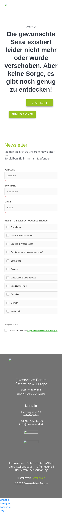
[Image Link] (12, 8)
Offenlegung (44, 466)
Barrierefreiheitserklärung (31, 470)
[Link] (43, 10)
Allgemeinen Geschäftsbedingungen (44, 330)
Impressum (16, 463)
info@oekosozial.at (31, 424)
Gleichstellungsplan (20, 466)
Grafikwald (38, 478)
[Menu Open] (54, 10)
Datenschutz (34, 463)
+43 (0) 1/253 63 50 (31, 421)
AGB (48, 463)
